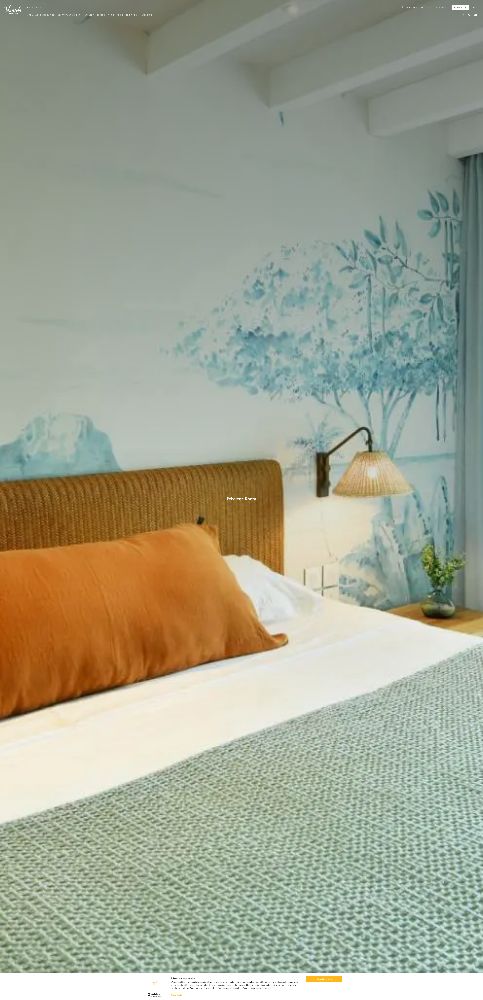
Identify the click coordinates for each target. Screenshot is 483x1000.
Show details (176, 995)
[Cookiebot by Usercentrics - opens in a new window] (154, 995)
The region (132, 15)
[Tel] (469, 15)
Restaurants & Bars (70, 15)
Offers (101, 15)
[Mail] (475, 15)
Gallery (89, 15)
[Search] (462, 15)
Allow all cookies (324, 979)
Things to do (116, 15)
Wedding (147, 15)
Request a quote (438, 7)
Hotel (29, 15)
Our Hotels (32, 7)
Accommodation (45, 15)
